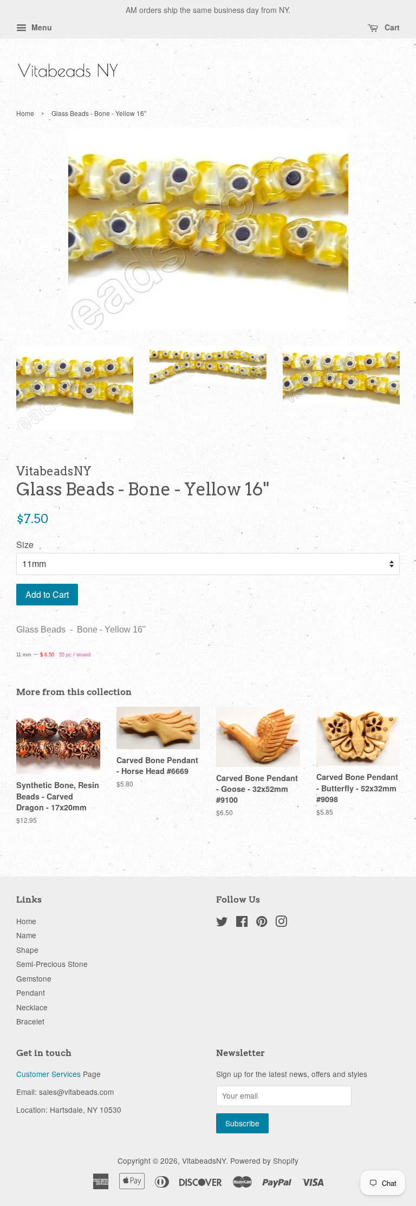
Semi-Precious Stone (52, 963)
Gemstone (33, 978)
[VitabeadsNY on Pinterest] (262, 923)
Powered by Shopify (264, 1160)
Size (25, 544)
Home (25, 113)
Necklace (32, 1007)
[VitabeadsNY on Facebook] (242, 923)
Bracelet (30, 1021)
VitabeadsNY (204, 1160)
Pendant (30, 992)
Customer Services (48, 1073)
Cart (391, 27)
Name (26, 935)
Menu (40, 27)
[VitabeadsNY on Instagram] (281, 923)
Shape (27, 949)
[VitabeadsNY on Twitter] (222, 923)
